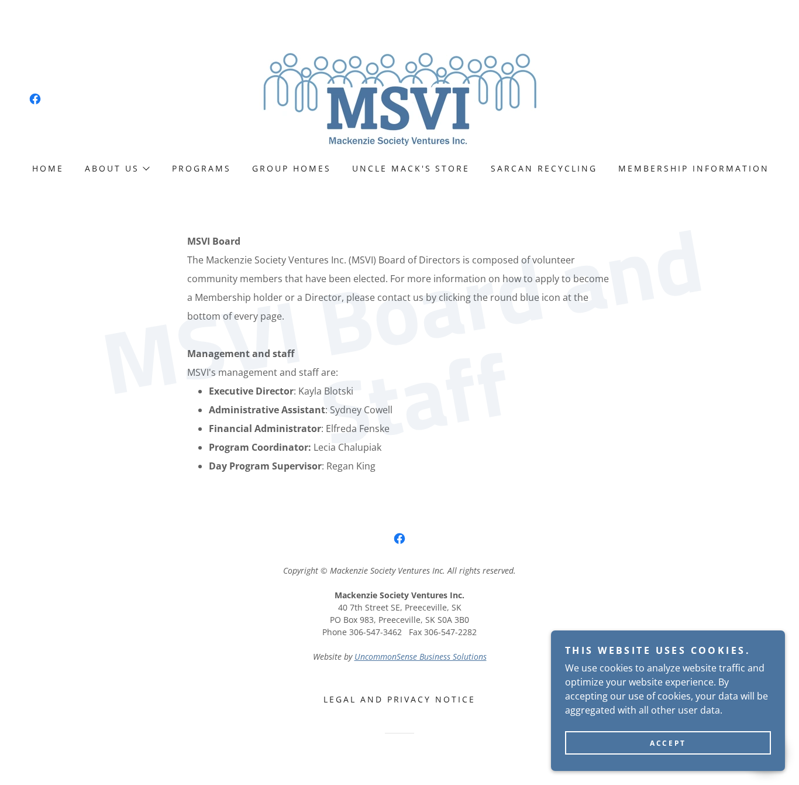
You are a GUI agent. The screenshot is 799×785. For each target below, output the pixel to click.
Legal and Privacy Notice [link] (399, 699)
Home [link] (48, 168)
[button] (116, 169)
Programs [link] (201, 168)
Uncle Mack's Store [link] (411, 168)
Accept (668, 743)
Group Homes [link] (291, 168)
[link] (35, 99)
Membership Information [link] (693, 168)
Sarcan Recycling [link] (544, 168)
